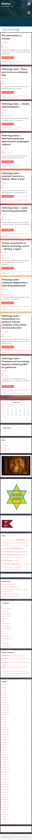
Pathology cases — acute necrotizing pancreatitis (14, 209)
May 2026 (4, 692)
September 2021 (6, 789)
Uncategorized (24, 96)
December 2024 (5, 734)
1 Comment (5, 47)
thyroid (6, 569)
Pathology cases (16, 96)
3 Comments (6, 187)
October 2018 (5, 814)
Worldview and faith (6, 646)
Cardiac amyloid (9, 543)
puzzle (14, 567)
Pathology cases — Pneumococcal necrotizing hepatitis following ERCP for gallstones (15, 363)
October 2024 (5, 739)
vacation (12, 569)
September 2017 (6, 819)
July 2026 (4, 687)
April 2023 (4, 774)
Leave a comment (7, 83)
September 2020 (6, 807)
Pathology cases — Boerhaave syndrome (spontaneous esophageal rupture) (15, 140)
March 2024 (4, 754)
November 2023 (6, 764)
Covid (3, 545)
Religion (19, 567)
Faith (9, 545)
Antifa (14, 540)
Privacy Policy (5, 636)
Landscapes (5, 618)
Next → (30, 398)
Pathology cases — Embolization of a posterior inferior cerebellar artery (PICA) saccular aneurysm (13, 321)
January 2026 (5, 702)
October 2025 (5, 709)
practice (13, 273)
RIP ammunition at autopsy (8, 584)
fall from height (14, 545)
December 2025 (5, 704)
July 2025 (4, 717)
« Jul (3, 420)
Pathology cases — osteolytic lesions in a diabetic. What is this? (13, 176)
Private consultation (19, 271)
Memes (3, 621)
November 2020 (6, 802)
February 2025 (5, 729)
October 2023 (5, 767)
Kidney (11, 551)
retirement (24, 567)
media (27, 551)
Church (20, 543)
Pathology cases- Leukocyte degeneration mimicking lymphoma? (14, 282)
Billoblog (5, 3)
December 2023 (5, 762)
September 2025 (6, 712)
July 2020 (4, 812)
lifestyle (15, 551)
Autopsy (8, 63)
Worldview (17, 569)
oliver (4, 44)
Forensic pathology (10, 61)
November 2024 (6, 737)
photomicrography (11, 563)
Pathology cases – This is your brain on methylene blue (14, 72)
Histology (13, 309)
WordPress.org (5, 450)
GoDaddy (29, 837)
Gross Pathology (18, 61)
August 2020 (5, 809)
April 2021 (4, 794)
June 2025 (4, 719)
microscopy (6, 554)
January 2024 (5, 759)
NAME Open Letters (7, 623)
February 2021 (5, 797)
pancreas (13, 236)
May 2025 (4, 722)
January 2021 (5, 799)
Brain (12, 97)
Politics (28, 564)
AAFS (3, 606)
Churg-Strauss (25, 542)
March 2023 (4, 777)
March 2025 (4, 727)
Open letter (15, 557)
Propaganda (10, 567)
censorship (15, 543)
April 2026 (4, 694)
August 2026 (5, 684)
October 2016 (5, 822)
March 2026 (4, 697)
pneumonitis (23, 564)
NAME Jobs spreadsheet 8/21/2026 (10, 587)
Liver (17, 393)
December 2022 (5, 782)
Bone (12, 201)
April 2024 (4, 752)
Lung (16, 309)
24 (3, 415)
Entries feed (5, 445)
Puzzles (3, 641)
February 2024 (5, 757)
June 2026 (4, 689)
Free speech (5, 611)
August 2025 (5, 714)
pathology (13, 63)
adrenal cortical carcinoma (7, 539)
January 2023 (5, 779)
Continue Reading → (8, 57)
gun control (19, 545)
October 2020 (5, 804)
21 (20, 413)
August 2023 (5, 772)
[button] (29, 3)
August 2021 (5, 792)
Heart (12, 129)
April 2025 (4, 724)
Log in (3, 443)
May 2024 (4, 749)
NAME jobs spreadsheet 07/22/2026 (10, 594)
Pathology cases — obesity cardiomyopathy (15, 105)
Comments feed (6, 448)
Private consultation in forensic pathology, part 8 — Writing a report (15, 246)
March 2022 (4, 784)
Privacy (3, 633)
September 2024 (6, 742)
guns (23, 545)
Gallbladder (13, 393)
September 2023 (6, 769)
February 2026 (5, 699)
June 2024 (4, 747)
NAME (13, 555)
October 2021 (5, 787)
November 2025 (6, 707)
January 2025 (5, 732)
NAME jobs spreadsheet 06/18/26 (10, 596)
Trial (9, 569)
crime (6, 545)
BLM (25, 540)
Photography (15, 560)
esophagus (13, 167)
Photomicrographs (26, 306)
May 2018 (4, 817)
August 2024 (5, 744)
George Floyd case (6, 613)
